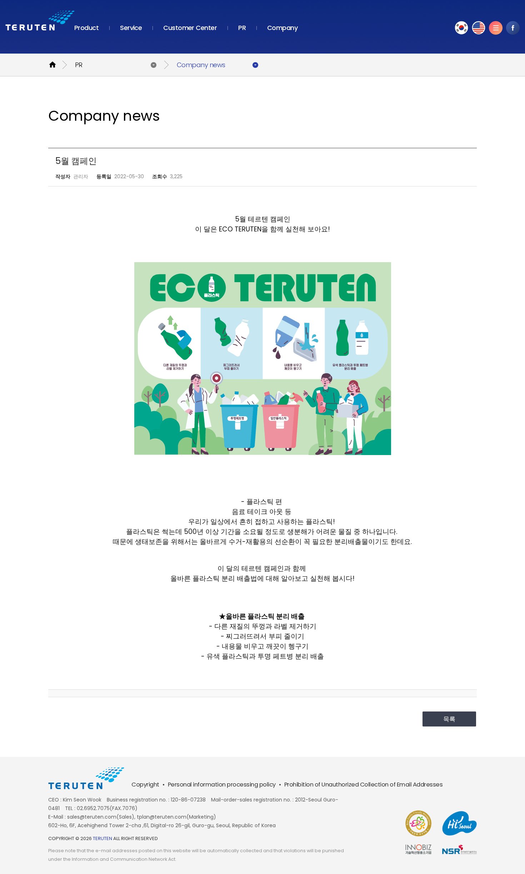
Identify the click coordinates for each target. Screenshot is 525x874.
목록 (449, 719)
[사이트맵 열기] (495, 28)
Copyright (145, 784)
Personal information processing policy (222, 784)
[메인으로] (40, 20)
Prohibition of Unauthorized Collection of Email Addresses (363, 784)
